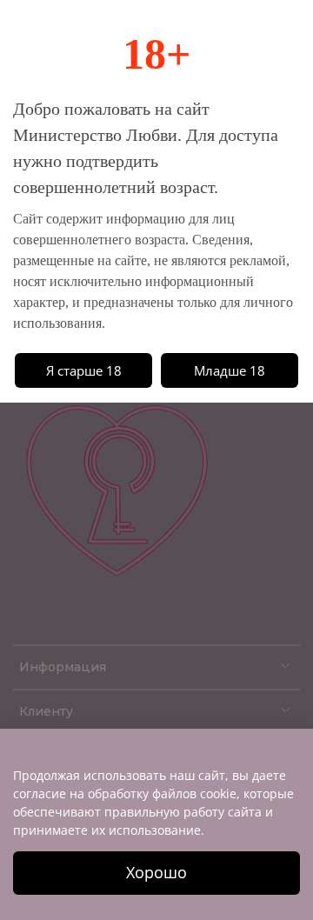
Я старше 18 (84, 370)
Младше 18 (229, 370)
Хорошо (156, 872)
